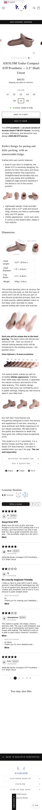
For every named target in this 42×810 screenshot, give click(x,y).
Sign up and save (20, 789)
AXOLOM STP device (17, 136)
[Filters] (32, 504)
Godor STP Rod (9, 447)
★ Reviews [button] (14, 802)
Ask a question (21, 463)
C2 (14, 94)
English (11, 2)
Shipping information (21, 458)
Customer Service (20, 778)
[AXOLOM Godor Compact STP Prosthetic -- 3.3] (4, 738)
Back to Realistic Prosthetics (22, 757)
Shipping (12, 82)
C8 (27, 101)
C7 (21, 101)
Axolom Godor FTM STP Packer (16, 130)
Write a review (16, 504)
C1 (8, 94)
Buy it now (21, 121)
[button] (8, 731)
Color (21, 90)
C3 (21, 94)
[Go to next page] (31, 678)
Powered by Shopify (21, 798)
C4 (27, 94)
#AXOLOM (21, 784)
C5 (34, 94)
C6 (14, 101)
